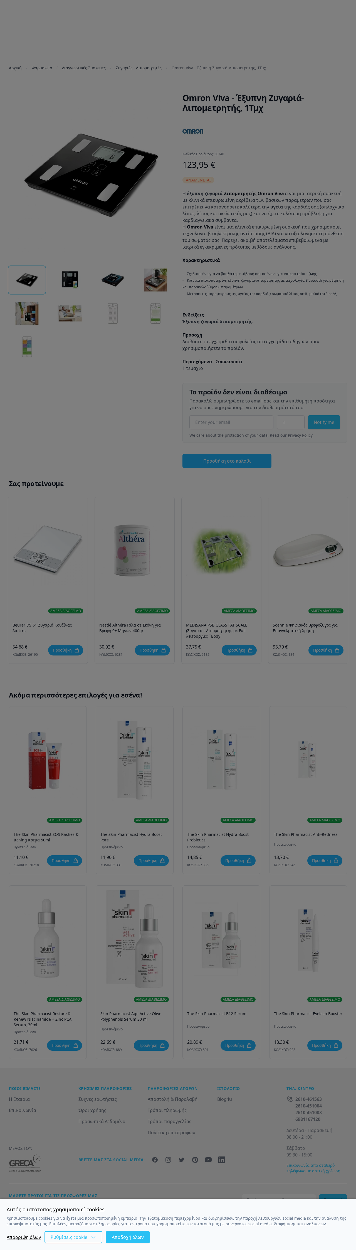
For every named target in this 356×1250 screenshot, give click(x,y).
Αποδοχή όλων (128, 1237)
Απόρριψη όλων (24, 1237)
